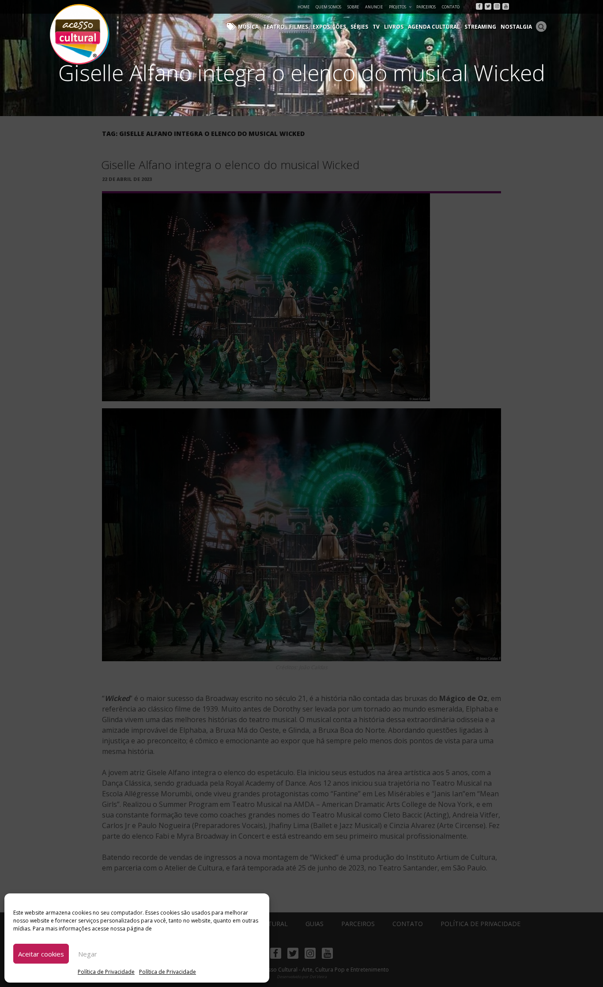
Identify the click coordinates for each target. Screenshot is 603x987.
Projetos (397, 7)
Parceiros (426, 7)
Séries (359, 26)
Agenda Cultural (434, 26)
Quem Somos (328, 7)
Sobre (353, 7)
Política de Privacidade (106, 972)
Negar (87, 953)
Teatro (274, 26)
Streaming (480, 26)
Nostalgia (516, 26)
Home (303, 7)
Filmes (298, 26)
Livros (393, 26)
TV (376, 26)
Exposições (329, 26)
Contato (451, 7)
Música (248, 26)
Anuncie (374, 7)
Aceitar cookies (41, 953)
